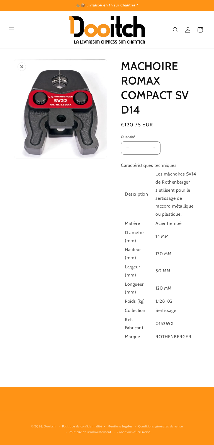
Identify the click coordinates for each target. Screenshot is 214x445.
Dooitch (49, 426)
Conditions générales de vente (160, 426)
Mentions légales (120, 426)
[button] (12, 30)
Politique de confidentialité (82, 426)
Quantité (128, 136)
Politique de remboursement (90, 432)
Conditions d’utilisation (133, 432)
